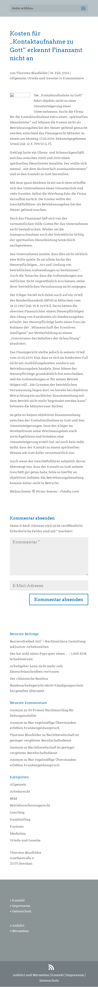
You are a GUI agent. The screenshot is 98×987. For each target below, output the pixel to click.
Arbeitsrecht (20, 791)
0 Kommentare (72, 78)
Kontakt (57, 975)
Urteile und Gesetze (42, 78)
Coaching (17, 812)
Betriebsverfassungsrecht (30, 805)
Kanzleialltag (20, 819)
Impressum (75, 975)
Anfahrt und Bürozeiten (31, 975)
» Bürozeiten (19, 931)
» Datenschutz (20, 911)
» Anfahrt (17, 925)
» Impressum (20, 905)
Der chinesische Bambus (29, 678)
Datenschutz (49, 980)
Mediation (18, 833)
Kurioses (17, 826)
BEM (13, 798)
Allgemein (18, 78)
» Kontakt (17, 900)
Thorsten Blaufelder (32, 73)
